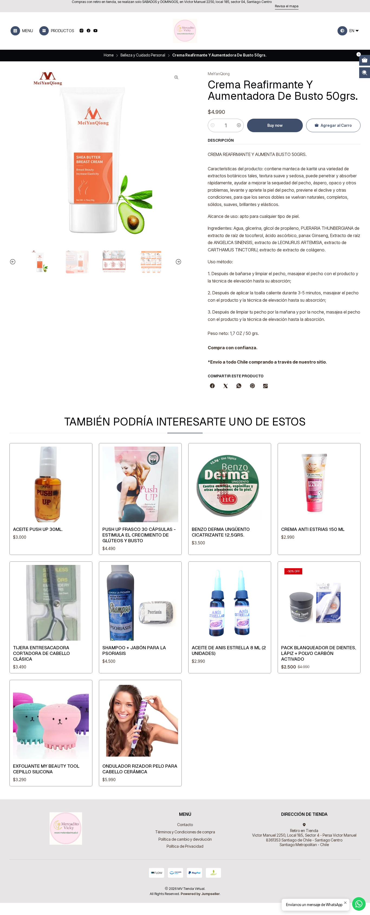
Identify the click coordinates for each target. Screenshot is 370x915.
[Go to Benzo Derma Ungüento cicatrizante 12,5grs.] (230, 484)
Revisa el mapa (286, 6)
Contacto (185, 824)
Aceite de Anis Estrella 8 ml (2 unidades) (229, 650)
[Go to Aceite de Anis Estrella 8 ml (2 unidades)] (230, 603)
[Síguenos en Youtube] (95, 31)
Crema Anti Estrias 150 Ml (313, 529)
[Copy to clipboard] (265, 386)
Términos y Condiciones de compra (185, 832)
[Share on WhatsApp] (239, 386)
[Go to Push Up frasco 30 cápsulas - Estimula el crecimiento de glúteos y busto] (140, 484)
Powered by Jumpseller (200, 894)
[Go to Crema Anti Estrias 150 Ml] (319, 484)
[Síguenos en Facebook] (88, 31)
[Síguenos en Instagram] (81, 31)
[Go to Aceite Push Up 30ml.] (51, 484)
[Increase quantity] (239, 125)
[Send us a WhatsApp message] (359, 904)
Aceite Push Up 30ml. (38, 529)
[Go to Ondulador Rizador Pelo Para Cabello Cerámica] (140, 721)
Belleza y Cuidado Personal (143, 55)
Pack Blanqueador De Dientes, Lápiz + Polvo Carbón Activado (318, 653)
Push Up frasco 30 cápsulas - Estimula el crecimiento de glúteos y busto (139, 535)
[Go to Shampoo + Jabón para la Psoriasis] (140, 603)
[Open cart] (364, 60)
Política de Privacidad (185, 846)
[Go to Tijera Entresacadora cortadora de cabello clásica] (51, 603)
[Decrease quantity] (212, 125)
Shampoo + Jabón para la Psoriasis (134, 650)
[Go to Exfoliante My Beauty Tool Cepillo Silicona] (51, 721)
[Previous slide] (13, 262)
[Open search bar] (364, 72)
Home (108, 55)
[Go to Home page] (185, 31)
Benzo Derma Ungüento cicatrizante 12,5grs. (221, 532)
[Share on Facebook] (212, 386)
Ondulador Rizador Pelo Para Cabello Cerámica (139, 769)
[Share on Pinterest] (252, 386)
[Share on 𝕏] (225, 386)
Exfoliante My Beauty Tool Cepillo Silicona (46, 769)
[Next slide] (178, 262)
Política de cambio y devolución (185, 839)
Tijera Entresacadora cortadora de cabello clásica (41, 653)
